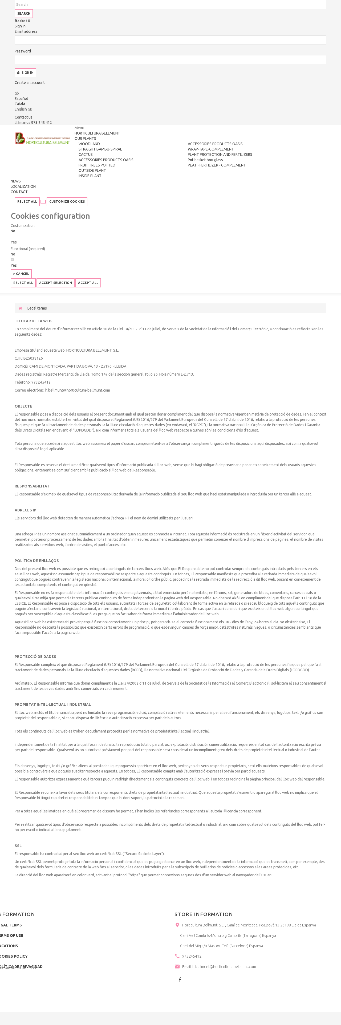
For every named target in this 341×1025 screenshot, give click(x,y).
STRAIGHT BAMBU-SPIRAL (100, 149)
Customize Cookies (67, 201)
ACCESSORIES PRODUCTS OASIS (106, 160)
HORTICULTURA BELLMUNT (97, 133)
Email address (26, 31)
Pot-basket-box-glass (205, 160)
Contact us (24, 117)
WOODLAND (89, 144)
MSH (32, 968)
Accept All (88, 282)
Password (23, 51)
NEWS (16, 181)
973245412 (191, 956)
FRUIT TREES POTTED (97, 165)
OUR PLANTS (85, 138)
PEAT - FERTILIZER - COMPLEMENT (217, 165)
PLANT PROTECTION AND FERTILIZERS (220, 154)
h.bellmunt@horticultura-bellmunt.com (224, 967)
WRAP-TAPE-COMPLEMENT (211, 149)
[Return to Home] (20, 308)
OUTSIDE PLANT (92, 170)
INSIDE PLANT (90, 176)
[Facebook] (179, 979)
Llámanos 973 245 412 (33, 122)
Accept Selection (55, 282)
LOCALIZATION (23, 186)
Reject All (27, 201)
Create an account (30, 82)
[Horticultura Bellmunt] (43, 138)
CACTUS (86, 154)
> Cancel (21, 273)
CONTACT (19, 192)
